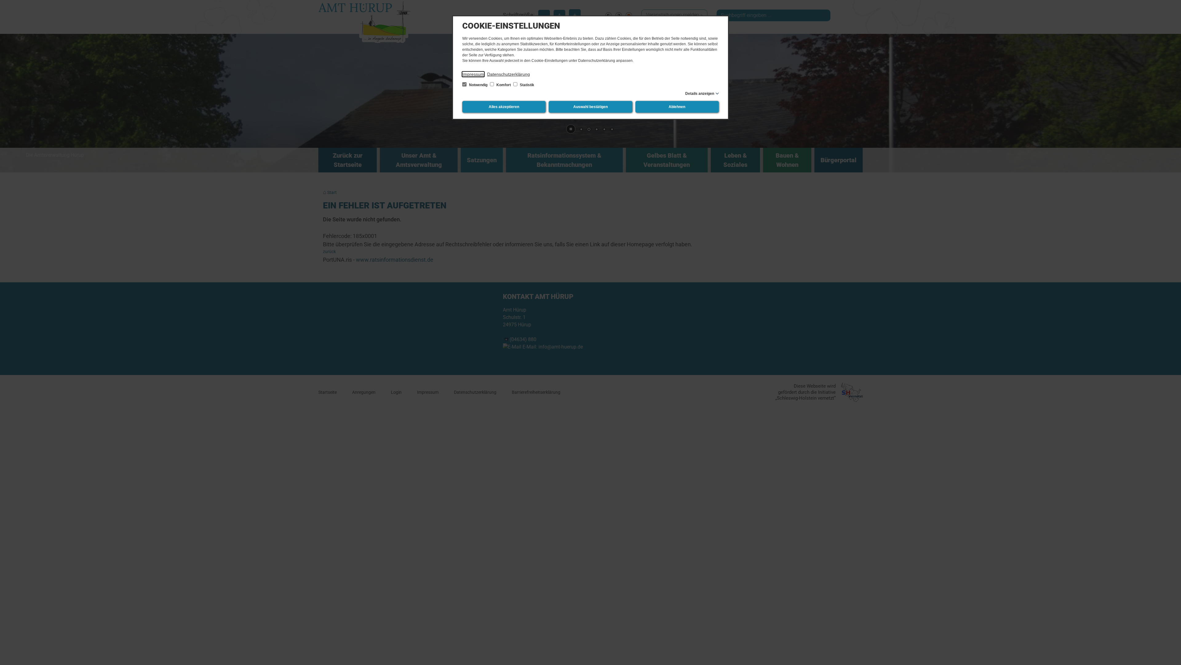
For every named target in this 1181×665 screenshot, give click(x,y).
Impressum (473, 74)
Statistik (526, 85)
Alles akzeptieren (504, 107)
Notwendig (478, 85)
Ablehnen (677, 107)
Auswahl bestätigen (590, 107)
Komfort (503, 85)
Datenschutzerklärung (508, 74)
